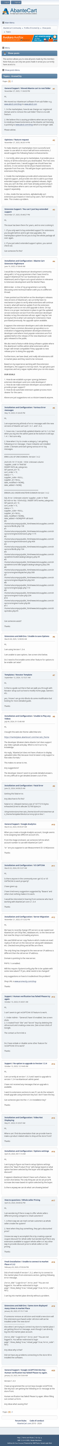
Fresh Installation (13, 1261)
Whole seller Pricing (31, 1200)
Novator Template (24, 674)
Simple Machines (36, 1440)
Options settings (41, 1151)
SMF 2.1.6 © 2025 (23, 1440)
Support (8, 996)
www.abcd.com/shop (13, 104)
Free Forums (19, 1443)
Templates (9, 674)
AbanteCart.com (24, 1423)
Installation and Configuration (18, 261)
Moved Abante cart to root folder (36, 88)
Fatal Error (38, 785)
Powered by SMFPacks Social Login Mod (38, 1443)
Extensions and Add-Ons (15, 636)
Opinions (9, 139)
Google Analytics (28, 824)
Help (18, 1438)
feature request (21, 139)
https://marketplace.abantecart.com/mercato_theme (26, 737)
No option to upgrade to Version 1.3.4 (30, 1063)
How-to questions (12, 1200)
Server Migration (41, 917)
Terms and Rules (28, 1438)
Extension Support (13, 209)
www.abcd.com (30, 104)
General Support (12, 88)
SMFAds (9, 1443)
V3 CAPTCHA (39, 865)
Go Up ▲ (39, 1438)
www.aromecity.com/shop (25, 981)
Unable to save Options (38, 636)
